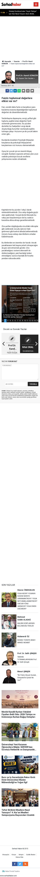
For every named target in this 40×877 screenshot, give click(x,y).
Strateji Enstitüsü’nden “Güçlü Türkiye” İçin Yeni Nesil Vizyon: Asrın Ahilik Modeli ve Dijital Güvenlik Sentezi (23, 12)
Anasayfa (5, 855)
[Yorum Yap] (32, 90)
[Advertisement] (20, 37)
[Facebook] (7, 90)
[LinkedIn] (15, 90)
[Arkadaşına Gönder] (23, 90)
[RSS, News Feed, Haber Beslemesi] (25, 864)
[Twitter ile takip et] (20, 864)
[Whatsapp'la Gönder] (19, 90)
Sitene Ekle (19, 857)
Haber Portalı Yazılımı (12, 871)
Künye (14, 855)
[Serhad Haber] (11, 4)
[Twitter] (11, 90)
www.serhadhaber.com (8, 876)
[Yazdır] (28, 90)
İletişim (21, 855)
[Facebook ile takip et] (14, 864)
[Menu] (36, 4)
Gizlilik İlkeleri (30, 855)
